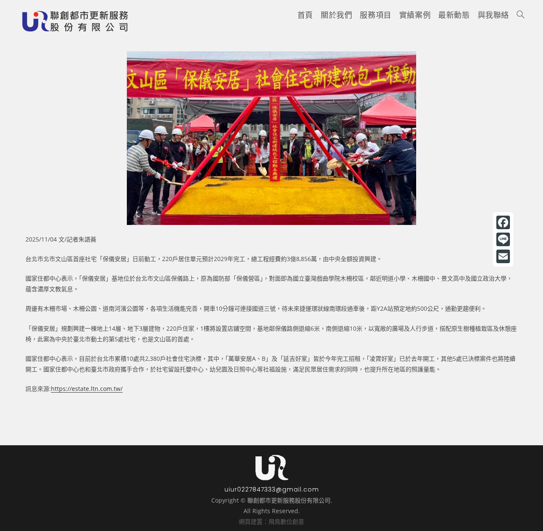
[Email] (503, 256)
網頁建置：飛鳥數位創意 (271, 521)
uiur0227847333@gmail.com (271, 489)
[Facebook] (503, 222)
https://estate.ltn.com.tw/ (87, 389)
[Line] (503, 239)
